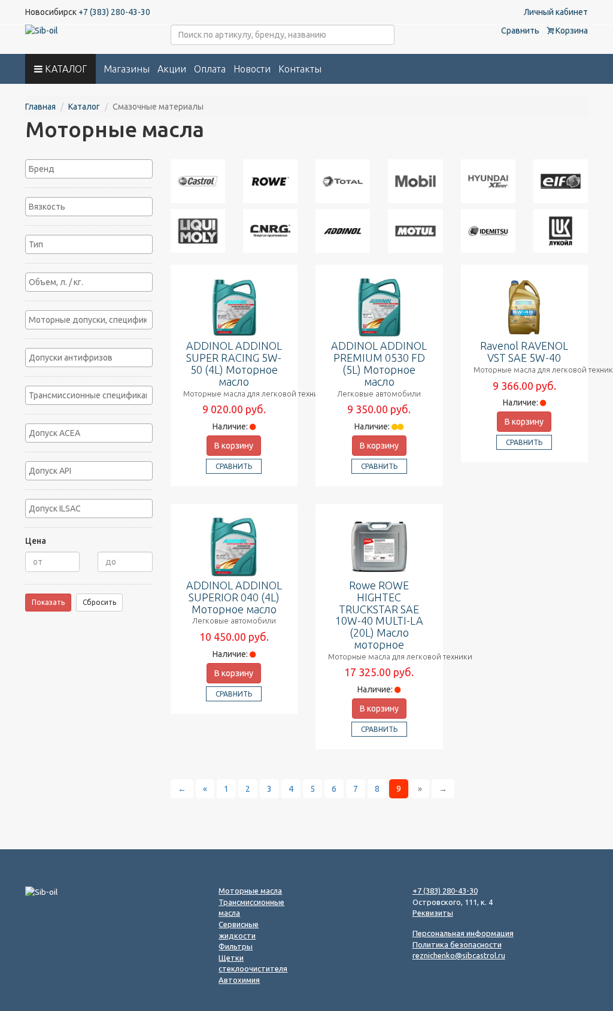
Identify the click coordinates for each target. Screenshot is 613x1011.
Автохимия (239, 980)
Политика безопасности (457, 944)
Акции (171, 68)
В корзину (233, 445)
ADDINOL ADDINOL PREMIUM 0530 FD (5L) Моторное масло (379, 363)
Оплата (210, 68)
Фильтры (236, 946)
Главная (40, 106)
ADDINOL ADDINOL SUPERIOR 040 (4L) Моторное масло (234, 597)
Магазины (127, 68)
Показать (48, 602)
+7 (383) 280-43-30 (114, 12)
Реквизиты (432, 913)
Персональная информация (463, 933)
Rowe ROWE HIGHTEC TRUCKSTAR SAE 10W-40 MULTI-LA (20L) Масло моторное (379, 614)
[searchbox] (89, 169)
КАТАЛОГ (65, 68)
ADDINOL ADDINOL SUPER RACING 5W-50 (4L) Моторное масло (234, 363)
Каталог (84, 106)
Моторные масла (250, 890)
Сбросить (99, 602)
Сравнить (520, 30)
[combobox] (89, 168)
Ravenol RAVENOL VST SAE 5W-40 (524, 352)
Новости (252, 68)
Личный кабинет (556, 12)
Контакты (299, 68)
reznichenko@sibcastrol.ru (458, 955)
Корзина (571, 30)
